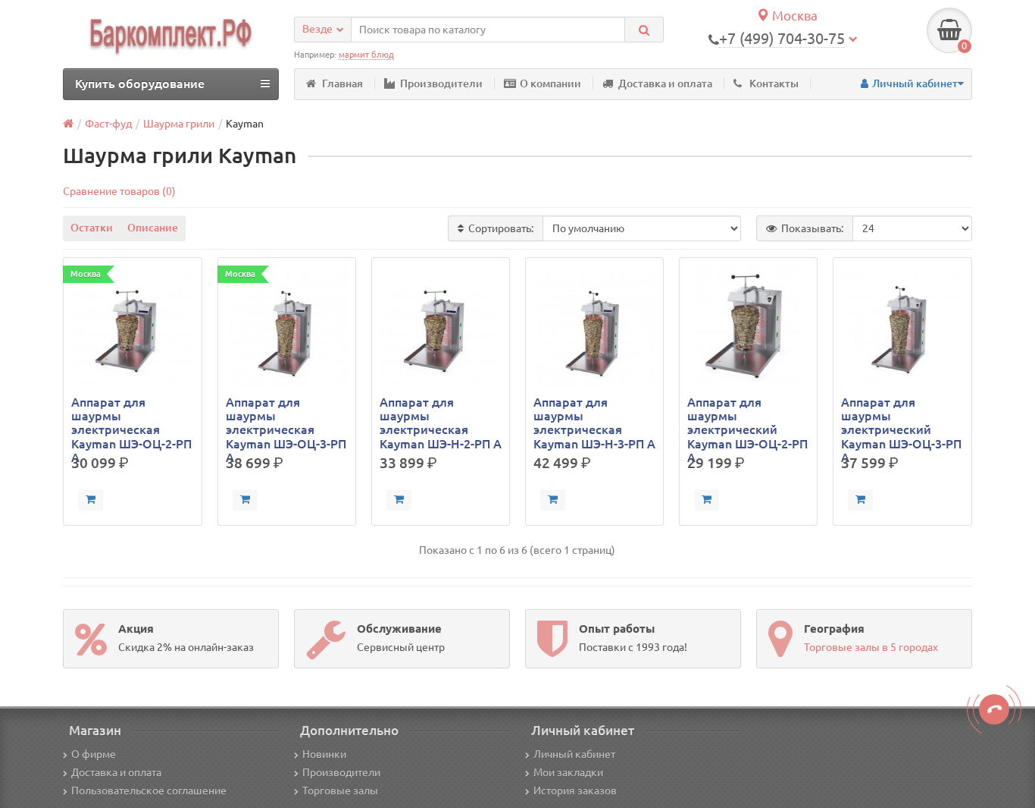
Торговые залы (340, 790)
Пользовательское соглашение (149, 790)
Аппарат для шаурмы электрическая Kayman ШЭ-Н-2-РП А (441, 423)
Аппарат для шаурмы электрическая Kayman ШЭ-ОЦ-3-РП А (286, 423)
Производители (441, 83)
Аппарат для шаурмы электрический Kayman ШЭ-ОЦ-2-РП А (747, 423)
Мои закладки (568, 772)
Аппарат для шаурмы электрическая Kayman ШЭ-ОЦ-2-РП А (131, 423)
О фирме (93, 754)
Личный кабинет (574, 754)
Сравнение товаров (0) (119, 191)
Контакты (774, 83)
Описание (152, 228)
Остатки (91, 228)
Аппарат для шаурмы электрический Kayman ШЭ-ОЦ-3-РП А (901, 423)
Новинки (324, 754)
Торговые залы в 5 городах (871, 647)
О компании (550, 83)
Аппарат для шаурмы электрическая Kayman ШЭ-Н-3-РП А (594, 423)
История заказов (575, 790)
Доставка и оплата (665, 83)
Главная (342, 83)
